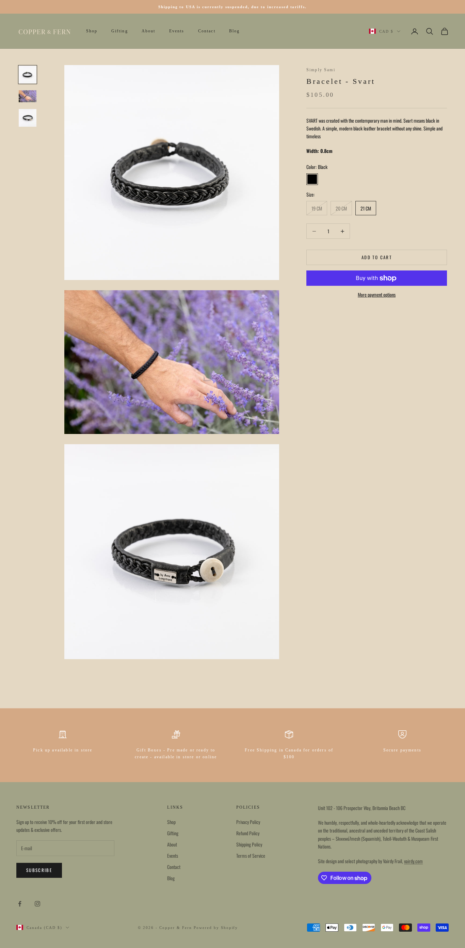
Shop (92, 31)
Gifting (119, 31)
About (149, 31)
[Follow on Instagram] (37, 903)
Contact (206, 31)
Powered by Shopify (216, 928)
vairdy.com (413, 861)
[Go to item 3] (27, 117)
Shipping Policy (249, 844)
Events (177, 31)
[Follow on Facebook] (19, 903)
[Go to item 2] (27, 96)
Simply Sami (320, 69)
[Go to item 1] (27, 74)
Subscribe (39, 870)
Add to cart (377, 257)
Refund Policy (247, 833)
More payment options (377, 294)
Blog (234, 31)
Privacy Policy (248, 821)
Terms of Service (250, 855)
